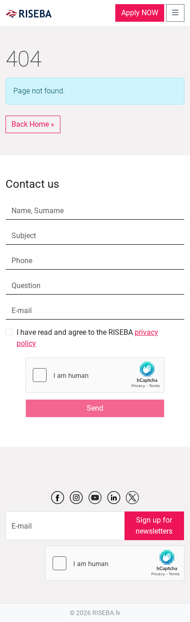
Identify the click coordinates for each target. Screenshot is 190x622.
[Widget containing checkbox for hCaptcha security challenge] (95, 375)
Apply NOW (139, 12)
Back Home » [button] (33, 124)
